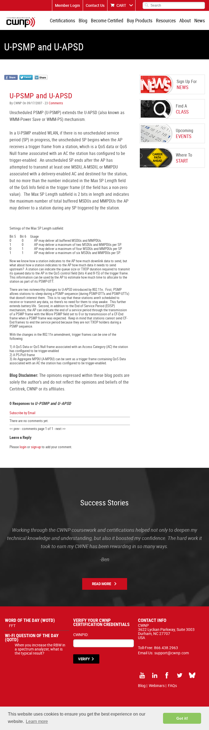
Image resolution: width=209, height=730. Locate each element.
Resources (166, 20)
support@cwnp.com (171, 652)
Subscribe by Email (22, 412)
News (199, 20)
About (185, 20)
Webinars (157, 685)
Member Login (67, 5)
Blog (83, 20)
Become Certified (107, 20)
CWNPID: (80, 634)
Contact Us (95, 5)
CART (121, 5)
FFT (12, 625)
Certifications (62, 20)
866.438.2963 (166, 647)
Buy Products (139, 20)
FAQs (172, 685)
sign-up (36, 446)
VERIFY (84, 658)
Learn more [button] (37, 721)
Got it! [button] (182, 718)
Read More (101, 583)
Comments (55, 103)
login (23, 446)
